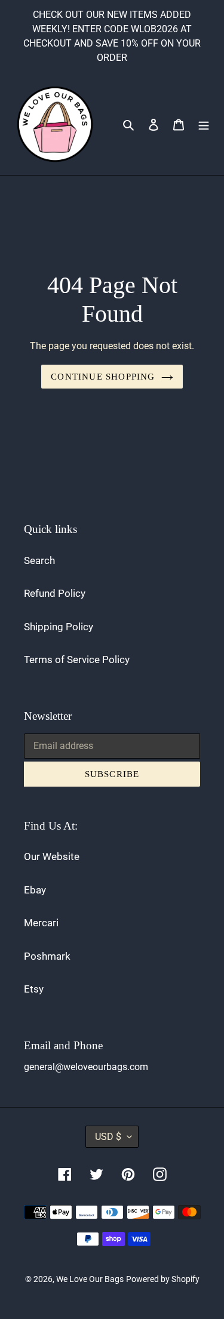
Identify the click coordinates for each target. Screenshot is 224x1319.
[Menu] (203, 124)
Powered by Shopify (163, 1279)
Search (39, 560)
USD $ (108, 1136)
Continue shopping (103, 376)
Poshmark (47, 956)
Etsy (34, 989)
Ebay (35, 890)
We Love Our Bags (90, 1279)
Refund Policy (54, 593)
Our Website (51, 856)
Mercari (41, 923)
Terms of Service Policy (77, 659)
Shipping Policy (58, 627)
